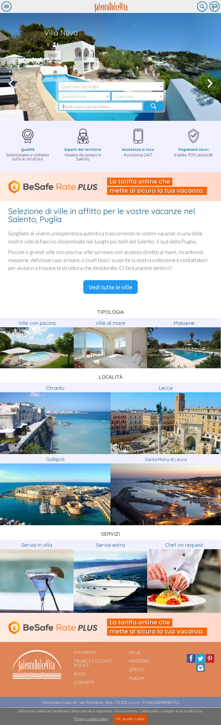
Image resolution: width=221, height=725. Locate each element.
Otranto (55, 388)
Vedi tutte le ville (110, 287)
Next (209, 80)
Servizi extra (110, 545)
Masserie (184, 323)
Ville (134, 652)
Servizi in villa (37, 545)
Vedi (52, 55)
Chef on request (184, 545)
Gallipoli (55, 459)
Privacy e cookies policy (91, 719)
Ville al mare (110, 323)
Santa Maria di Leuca (166, 459)
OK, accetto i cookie (130, 719)
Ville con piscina (37, 323)
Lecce (166, 388)
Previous (12, 80)
